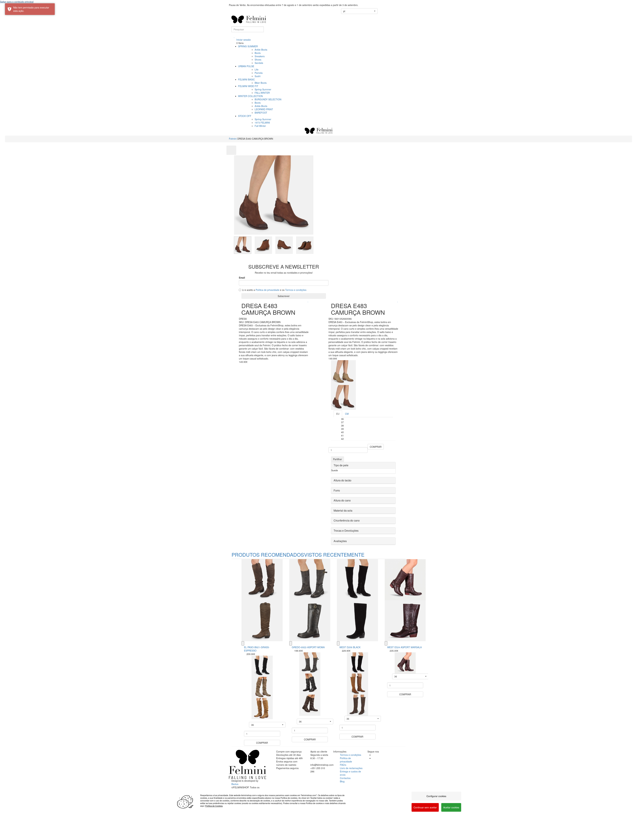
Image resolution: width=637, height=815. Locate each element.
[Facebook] (373, 754)
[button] (359, 11)
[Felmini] (247, 764)
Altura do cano (342, 500)
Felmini (233, 138)
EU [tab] (337, 413)
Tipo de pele (341, 465)
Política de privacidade (267, 290)
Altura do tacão (342, 480)
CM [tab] (347, 413)
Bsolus (234, 784)
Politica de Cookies (214, 805)
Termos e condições (295, 290)
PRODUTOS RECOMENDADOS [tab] (268, 554)
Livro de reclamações (351, 768)
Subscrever (284, 296)
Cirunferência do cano (347, 520)
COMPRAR (376, 446)
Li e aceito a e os (274, 290)
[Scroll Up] (231, 150)
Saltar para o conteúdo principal (17, 1)
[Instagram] (373, 758)
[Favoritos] (234, 36)
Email (242, 277)
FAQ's (343, 764)
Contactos (345, 778)
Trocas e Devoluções (346, 530)
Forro (337, 490)
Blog (342, 781)
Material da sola (343, 510)
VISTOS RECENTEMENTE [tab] (334, 554)
